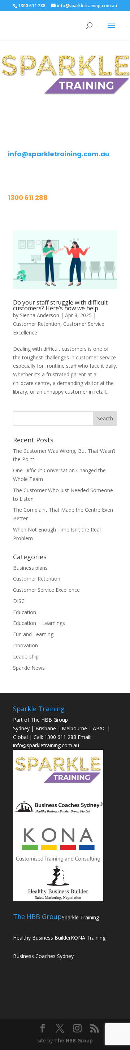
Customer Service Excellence (46, 589)
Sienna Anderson (39, 315)
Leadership (26, 656)
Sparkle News (29, 667)
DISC (19, 601)
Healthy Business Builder (42, 937)
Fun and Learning (33, 634)
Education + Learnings (39, 623)
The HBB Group (73, 1040)
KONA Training (88, 937)
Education (24, 612)
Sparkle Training (80, 917)
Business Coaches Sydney (43, 956)
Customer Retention (36, 323)
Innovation (25, 645)
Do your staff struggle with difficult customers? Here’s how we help (60, 305)
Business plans (30, 567)
